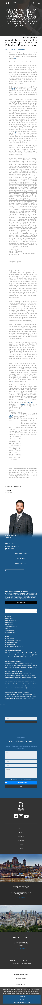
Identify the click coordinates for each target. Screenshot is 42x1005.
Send (21, 786)
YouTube (26, 816)
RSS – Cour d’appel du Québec (13, 661)
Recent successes (9, 632)
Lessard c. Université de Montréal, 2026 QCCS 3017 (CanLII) (19, 694)
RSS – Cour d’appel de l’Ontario (13, 671)
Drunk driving (8, 624)
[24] (15, 58)
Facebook (15, 816)
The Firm (21, 833)
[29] (13, 381)
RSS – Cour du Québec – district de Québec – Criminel (20, 682)
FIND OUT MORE (21, 602)
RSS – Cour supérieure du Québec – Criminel (17, 692)
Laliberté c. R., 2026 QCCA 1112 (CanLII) (14, 663)
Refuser (22, 999)
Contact (21, 848)
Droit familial (8, 622)
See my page (21, 558)
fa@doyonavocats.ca (12, 546)
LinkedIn (11, 549)
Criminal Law (8, 492)
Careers (21, 844)
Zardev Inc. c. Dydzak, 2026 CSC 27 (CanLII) (15, 657)
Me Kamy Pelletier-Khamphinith (12, 646)
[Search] (35, 611)
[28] (18, 308)
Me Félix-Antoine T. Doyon (11, 642)
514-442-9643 (21, 948)
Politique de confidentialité (21, 1002)
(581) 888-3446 (10, 544)
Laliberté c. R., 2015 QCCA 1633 (15, 49)
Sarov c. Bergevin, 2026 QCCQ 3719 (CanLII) (15, 686)
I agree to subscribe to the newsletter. (22, 779)
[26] (14, 133)
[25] (13, 89)
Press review (21, 840)
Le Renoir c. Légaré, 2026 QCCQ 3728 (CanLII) (16, 688)
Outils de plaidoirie (9, 630)
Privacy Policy (21, 978)
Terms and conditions (21, 974)
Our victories (21, 837)
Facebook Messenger (21, 782)
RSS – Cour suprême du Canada (13, 651)
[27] (18, 306)
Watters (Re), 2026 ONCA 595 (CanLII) (14, 673)
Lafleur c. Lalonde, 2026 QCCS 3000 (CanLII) (15, 698)
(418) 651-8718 (21, 897)
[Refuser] (40, 996)
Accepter (22, 996)
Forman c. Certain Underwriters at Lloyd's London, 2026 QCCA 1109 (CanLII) (23, 665)
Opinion (6, 628)
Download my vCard (21, 553)
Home (21, 829)
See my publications (21, 563)
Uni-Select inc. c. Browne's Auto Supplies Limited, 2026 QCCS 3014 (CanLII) (23, 696)
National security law (10, 626)
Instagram (21, 816)
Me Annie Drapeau (9, 638)
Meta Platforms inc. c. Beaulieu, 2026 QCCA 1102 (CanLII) (19, 667)
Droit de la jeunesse (9, 620)
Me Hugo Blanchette (10, 644)
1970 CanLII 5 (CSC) (15, 415)
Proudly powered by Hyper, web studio (21, 963)
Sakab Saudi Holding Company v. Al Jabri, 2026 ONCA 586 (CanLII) (21, 675)
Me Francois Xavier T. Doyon (11, 640)
